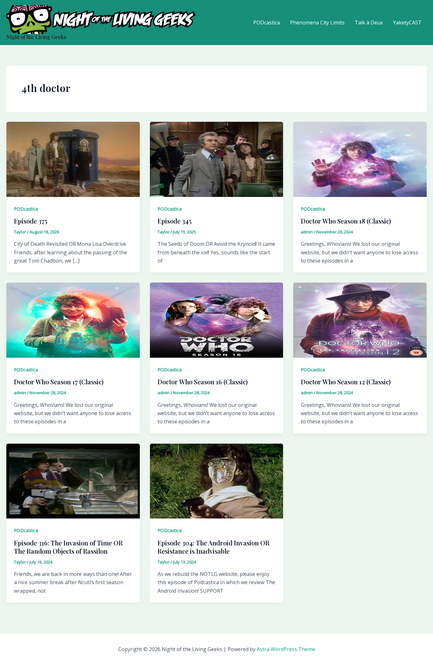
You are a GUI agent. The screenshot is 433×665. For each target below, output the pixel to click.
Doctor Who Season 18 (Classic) (346, 221)
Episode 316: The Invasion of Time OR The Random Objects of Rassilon (68, 546)
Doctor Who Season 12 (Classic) (346, 381)
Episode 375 (30, 221)
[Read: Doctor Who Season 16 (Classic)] (216, 319)
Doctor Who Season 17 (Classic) (58, 381)
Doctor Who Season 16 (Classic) (203, 381)
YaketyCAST (407, 22)
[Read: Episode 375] (73, 158)
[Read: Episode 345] (216, 158)
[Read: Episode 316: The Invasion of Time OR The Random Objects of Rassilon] (73, 480)
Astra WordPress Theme (286, 649)
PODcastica (266, 22)
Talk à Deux (369, 22)
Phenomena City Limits (317, 22)
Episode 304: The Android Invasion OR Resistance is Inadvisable (213, 546)
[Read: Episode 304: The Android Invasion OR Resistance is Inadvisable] (216, 480)
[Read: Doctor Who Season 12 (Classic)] (360, 319)
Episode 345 (174, 221)
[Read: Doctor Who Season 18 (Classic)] (360, 158)
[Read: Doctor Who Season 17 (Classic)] (73, 319)
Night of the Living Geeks (36, 37)
